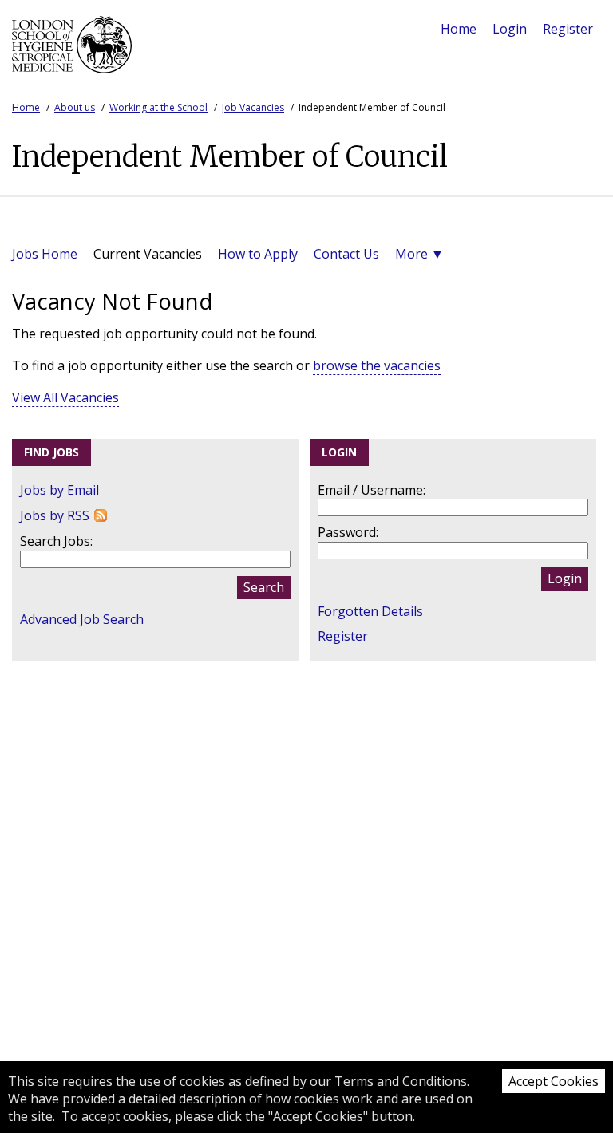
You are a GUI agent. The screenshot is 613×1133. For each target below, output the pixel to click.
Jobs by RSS (54, 515)
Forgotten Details (370, 611)
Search (263, 587)
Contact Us (346, 254)
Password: (348, 532)
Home (459, 29)
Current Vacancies (147, 254)
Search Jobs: (56, 541)
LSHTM (72, 51)
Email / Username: (371, 490)
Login (509, 29)
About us (74, 107)
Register (568, 29)
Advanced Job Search (82, 619)
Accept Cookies (553, 1081)
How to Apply (258, 254)
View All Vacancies (65, 397)
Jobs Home (44, 254)
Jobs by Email (59, 490)
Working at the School (158, 107)
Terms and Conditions (400, 1081)
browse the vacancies (377, 365)
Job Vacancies (253, 107)
